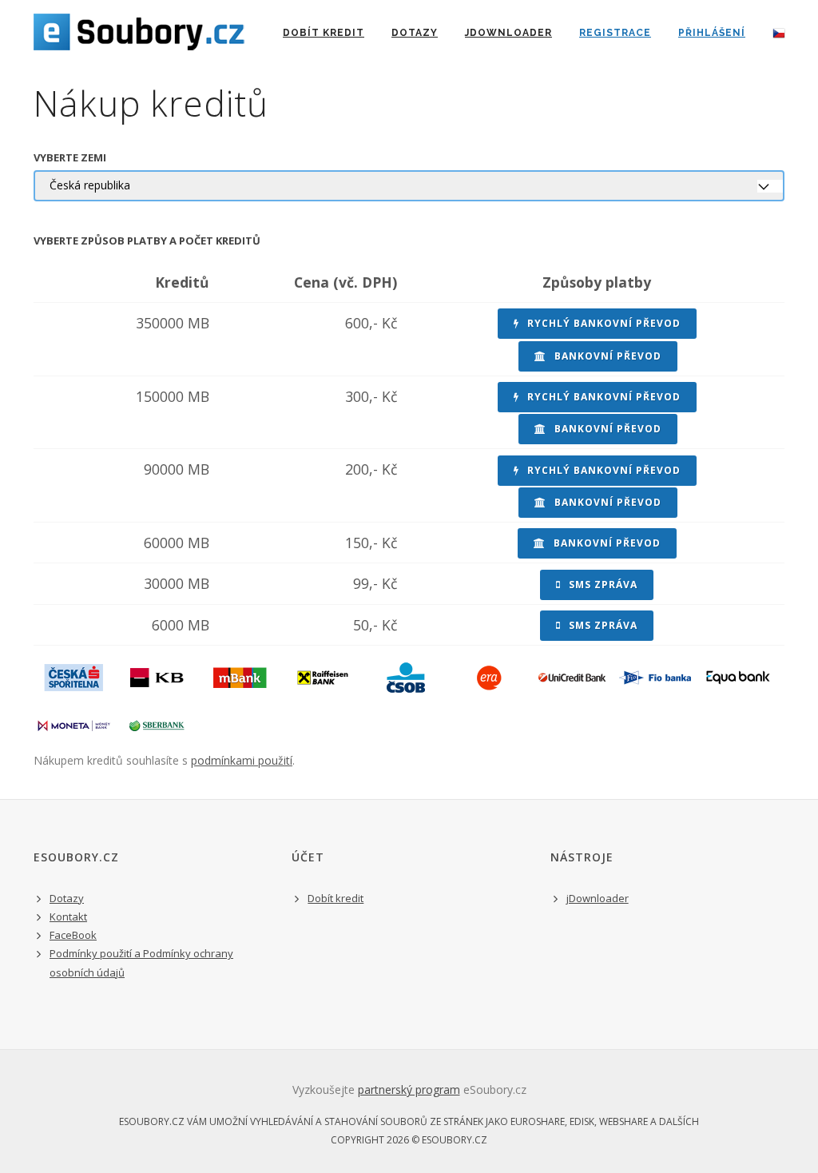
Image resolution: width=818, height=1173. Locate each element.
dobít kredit (323, 32)
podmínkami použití (241, 760)
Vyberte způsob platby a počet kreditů (147, 240)
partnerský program (409, 1089)
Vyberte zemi (70, 157)
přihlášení (711, 32)
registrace (615, 32)
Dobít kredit (335, 898)
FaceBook (73, 935)
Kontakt (68, 916)
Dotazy (414, 32)
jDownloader (508, 32)
